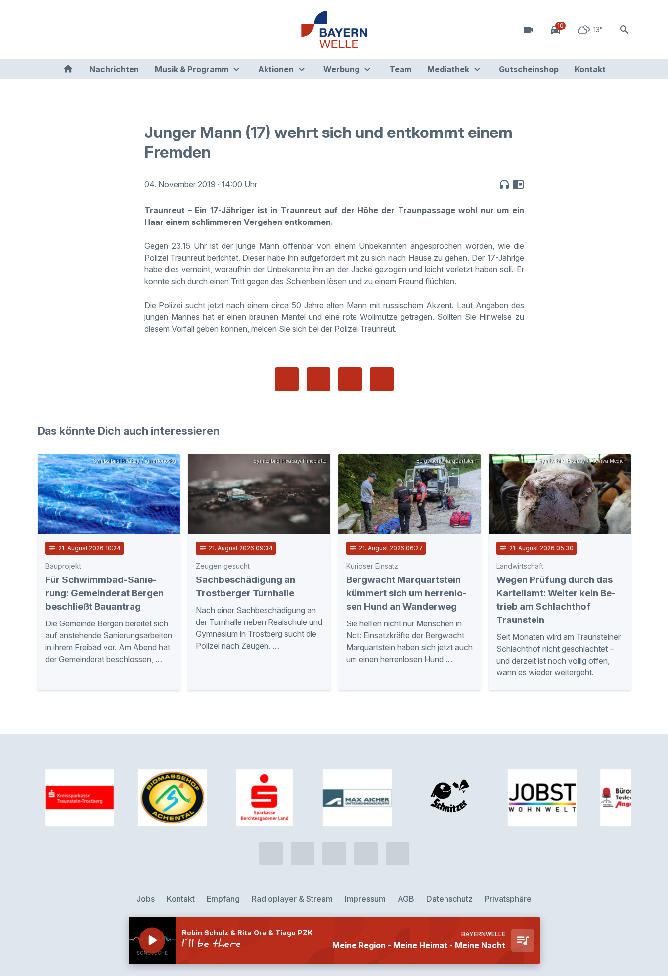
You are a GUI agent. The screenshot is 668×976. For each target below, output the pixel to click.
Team (400, 69)
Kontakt (590, 69)
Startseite (68, 69)
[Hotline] (47, 30)
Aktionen (276, 69)
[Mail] (126, 30)
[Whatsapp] (67, 30)
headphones (504, 184)
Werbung (341, 69)
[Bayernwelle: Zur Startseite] (334, 29)
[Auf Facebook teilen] (287, 379)
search (624, 30)
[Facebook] (87, 30)
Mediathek (448, 69)
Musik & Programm (191, 69)
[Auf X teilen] (318, 379)
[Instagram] (107, 30)
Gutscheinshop (529, 69)
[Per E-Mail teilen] (382, 379)
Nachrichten (114, 69)
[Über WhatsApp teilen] (350, 379)
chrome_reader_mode (518, 184)
